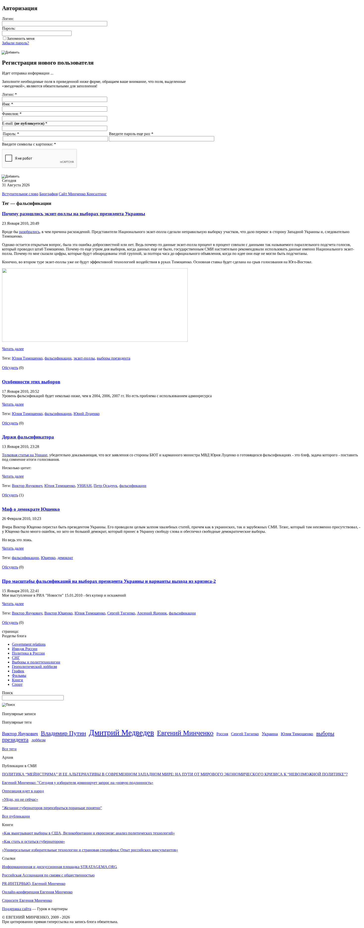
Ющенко (48, 558)
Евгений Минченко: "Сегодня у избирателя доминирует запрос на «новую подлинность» (77, 783)
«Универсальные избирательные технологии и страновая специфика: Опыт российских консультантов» (90, 850)
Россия (222, 734)
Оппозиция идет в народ (23, 791)
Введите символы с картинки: (29, 144)
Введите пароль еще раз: (131, 134)
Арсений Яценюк (152, 613)
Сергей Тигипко (121, 613)
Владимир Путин (63, 733)
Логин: (8, 19)
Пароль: (8, 28)
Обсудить (10, 368)
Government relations (29, 644)
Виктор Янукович (27, 486)
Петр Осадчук (105, 486)
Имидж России (24, 649)
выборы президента (113, 358)
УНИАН (84, 486)
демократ (65, 558)
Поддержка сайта (16, 909)
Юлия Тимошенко (27, 358)
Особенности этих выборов (31, 381)
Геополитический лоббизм (34, 666)
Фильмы (19, 675)
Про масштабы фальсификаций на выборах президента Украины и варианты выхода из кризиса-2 (109, 581)
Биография (48, 194)
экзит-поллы (84, 358)
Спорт (17, 684)
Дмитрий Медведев (121, 732)
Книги (17, 680)
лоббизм (38, 740)
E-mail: (24, 123)
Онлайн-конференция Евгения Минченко (37, 892)
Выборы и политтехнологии (36, 662)
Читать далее (13, 349)
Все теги (9, 749)
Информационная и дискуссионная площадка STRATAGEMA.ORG (59, 867)
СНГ (16, 658)
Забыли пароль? (15, 43)
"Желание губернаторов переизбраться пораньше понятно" (52, 808)
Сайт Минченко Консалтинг (83, 194)
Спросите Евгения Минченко (27, 900)
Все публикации (16, 816)
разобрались (29, 232)
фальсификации (58, 358)
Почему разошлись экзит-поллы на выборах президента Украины (73, 213)
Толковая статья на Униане (24, 455)
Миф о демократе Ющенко (31, 509)
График (18, 671)
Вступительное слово (20, 194)
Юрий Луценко (87, 414)
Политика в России (28, 653)
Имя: (7, 104)
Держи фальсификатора (28, 437)
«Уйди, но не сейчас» (20, 799)
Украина (270, 733)
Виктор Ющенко (58, 613)
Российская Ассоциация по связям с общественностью (48, 875)
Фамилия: (12, 114)
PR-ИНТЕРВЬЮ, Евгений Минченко (33, 883)
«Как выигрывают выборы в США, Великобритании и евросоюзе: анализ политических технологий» (88, 833)
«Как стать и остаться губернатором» (33, 841)
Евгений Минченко (185, 733)
